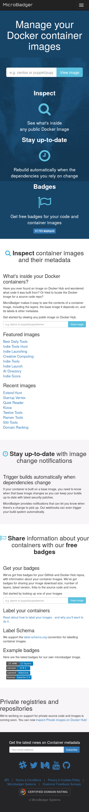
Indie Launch (13, 366)
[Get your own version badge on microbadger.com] (18, 668)
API (6, 780)
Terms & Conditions (28, 780)
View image (69, 72)
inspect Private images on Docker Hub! (61, 720)
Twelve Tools (12, 412)
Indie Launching (15, 351)
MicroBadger (18, 5)
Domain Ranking (15, 427)
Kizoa (7, 407)
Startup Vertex (14, 397)
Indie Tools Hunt (15, 346)
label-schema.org (35, 637)
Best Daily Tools (15, 341)
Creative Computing (18, 356)
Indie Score (11, 375)
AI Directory (12, 371)
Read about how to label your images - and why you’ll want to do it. (43, 619)
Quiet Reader (13, 402)
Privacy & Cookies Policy (64, 780)
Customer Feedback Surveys (62, 784)
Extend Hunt (12, 392)
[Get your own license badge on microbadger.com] (18, 677)
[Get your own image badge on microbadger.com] (19, 663)
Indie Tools (11, 361)
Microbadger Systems (21, 784)
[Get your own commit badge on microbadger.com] (18, 672)
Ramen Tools (13, 417)
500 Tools (10, 422)
